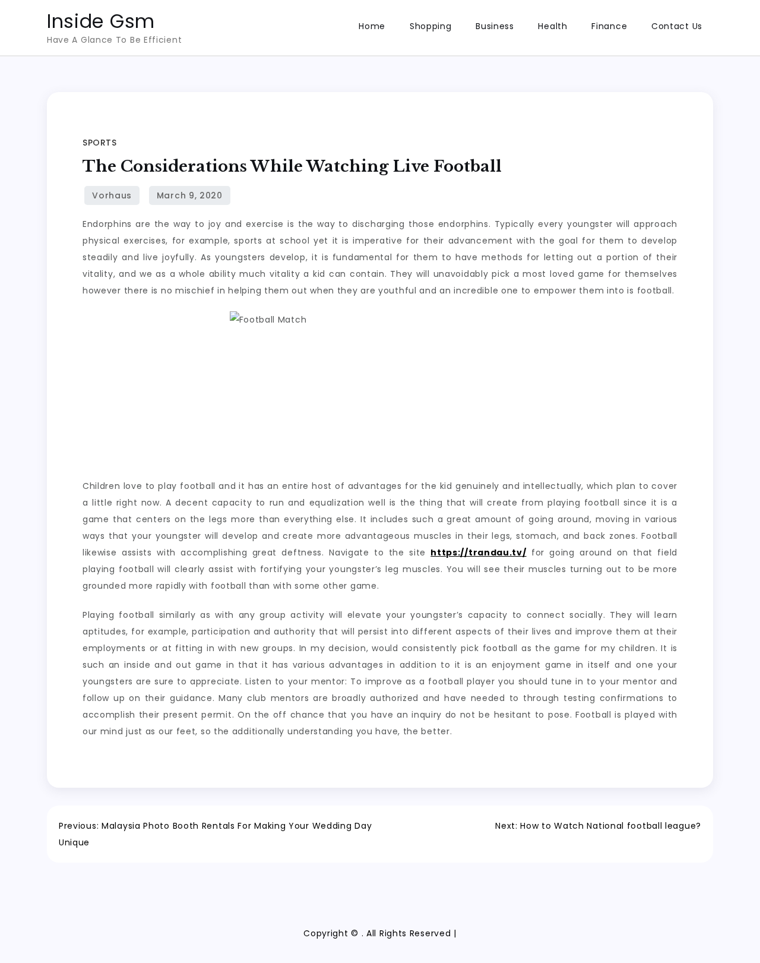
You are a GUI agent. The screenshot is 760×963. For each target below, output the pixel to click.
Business (495, 26)
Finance (609, 26)
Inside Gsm (101, 21)
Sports (99, 143)
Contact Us (676, 26)
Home (372, 26)
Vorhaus (112, 195)
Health (552, 26)
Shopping (431, 26)
